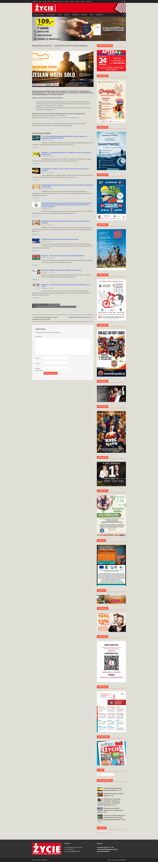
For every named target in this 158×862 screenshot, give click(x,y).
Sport (60, 14)
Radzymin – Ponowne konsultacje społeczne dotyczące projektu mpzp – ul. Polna (66, 285)
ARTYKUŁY (99, 785)
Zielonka (83, 1)
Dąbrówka (61, 1)
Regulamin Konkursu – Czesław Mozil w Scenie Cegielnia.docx (61, 117)
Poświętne (88, 1)
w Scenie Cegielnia (70, 306)
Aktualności (51, 14)
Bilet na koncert (41, 306)
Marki (49, 1)
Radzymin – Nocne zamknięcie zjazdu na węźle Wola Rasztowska (62, 256)
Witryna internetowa (38, 369)
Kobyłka (44, 1)
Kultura (66, 14)
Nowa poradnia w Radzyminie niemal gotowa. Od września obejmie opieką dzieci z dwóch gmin (67, 186)
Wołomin (35, 1)
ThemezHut (44, 860)
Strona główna (38, 14)
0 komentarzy (35, 147)
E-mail (37, 363)
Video (91, 14)
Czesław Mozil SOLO (53, 306)
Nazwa (37, 358)
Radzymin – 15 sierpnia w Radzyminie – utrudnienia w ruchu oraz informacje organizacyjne (66, 153)
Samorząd (75, 14)
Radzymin (54, 1)
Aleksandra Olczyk (46, 48)
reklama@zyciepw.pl (103, 851)
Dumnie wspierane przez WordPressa (116, 860)
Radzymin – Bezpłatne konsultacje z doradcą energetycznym (61, 270)
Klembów (72, 1)
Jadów (66, 1)
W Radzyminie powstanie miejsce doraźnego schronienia (60, 239)
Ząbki (40, 1)
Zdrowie (84, 14)
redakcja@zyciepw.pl (74, 851)
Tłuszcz (77, 1)
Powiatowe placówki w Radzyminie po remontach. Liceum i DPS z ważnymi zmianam (65, 222)
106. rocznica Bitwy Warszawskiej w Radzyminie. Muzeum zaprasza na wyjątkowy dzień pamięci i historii (64, 137)
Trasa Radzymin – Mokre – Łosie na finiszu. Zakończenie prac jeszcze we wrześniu (65, 169)
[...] (73, 145)
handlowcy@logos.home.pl (109, 849)
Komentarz (38, 336)
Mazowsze (99, 14)
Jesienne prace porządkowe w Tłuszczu (80, 317)
